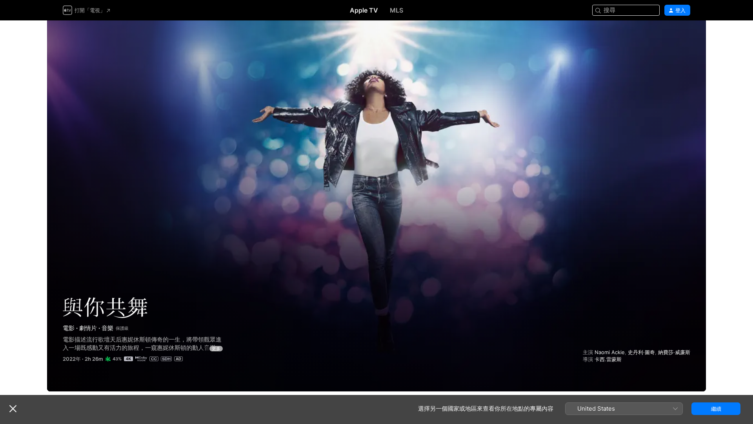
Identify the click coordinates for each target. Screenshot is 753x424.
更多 (216, 348)
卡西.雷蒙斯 (608, 359)
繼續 (716, 409)
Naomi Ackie (610, 352)
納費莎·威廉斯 (674, 352)
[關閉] (12, 408)
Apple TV (364, 10)
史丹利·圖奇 (641, 352)
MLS (396, 10)
